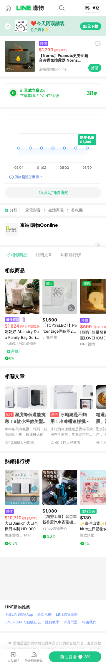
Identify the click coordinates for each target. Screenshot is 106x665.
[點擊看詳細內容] (22, 296)
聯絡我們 (89, 622)
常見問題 (71, 622)
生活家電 (56, 210)
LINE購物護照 (67, 614)
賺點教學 (52, 622)
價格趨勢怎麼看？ (28, 177)
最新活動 (44, 614)
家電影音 (33, 210)
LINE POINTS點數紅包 (23, 622)
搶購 (95, 67)
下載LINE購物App (19, 614)
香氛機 (77, 210)
